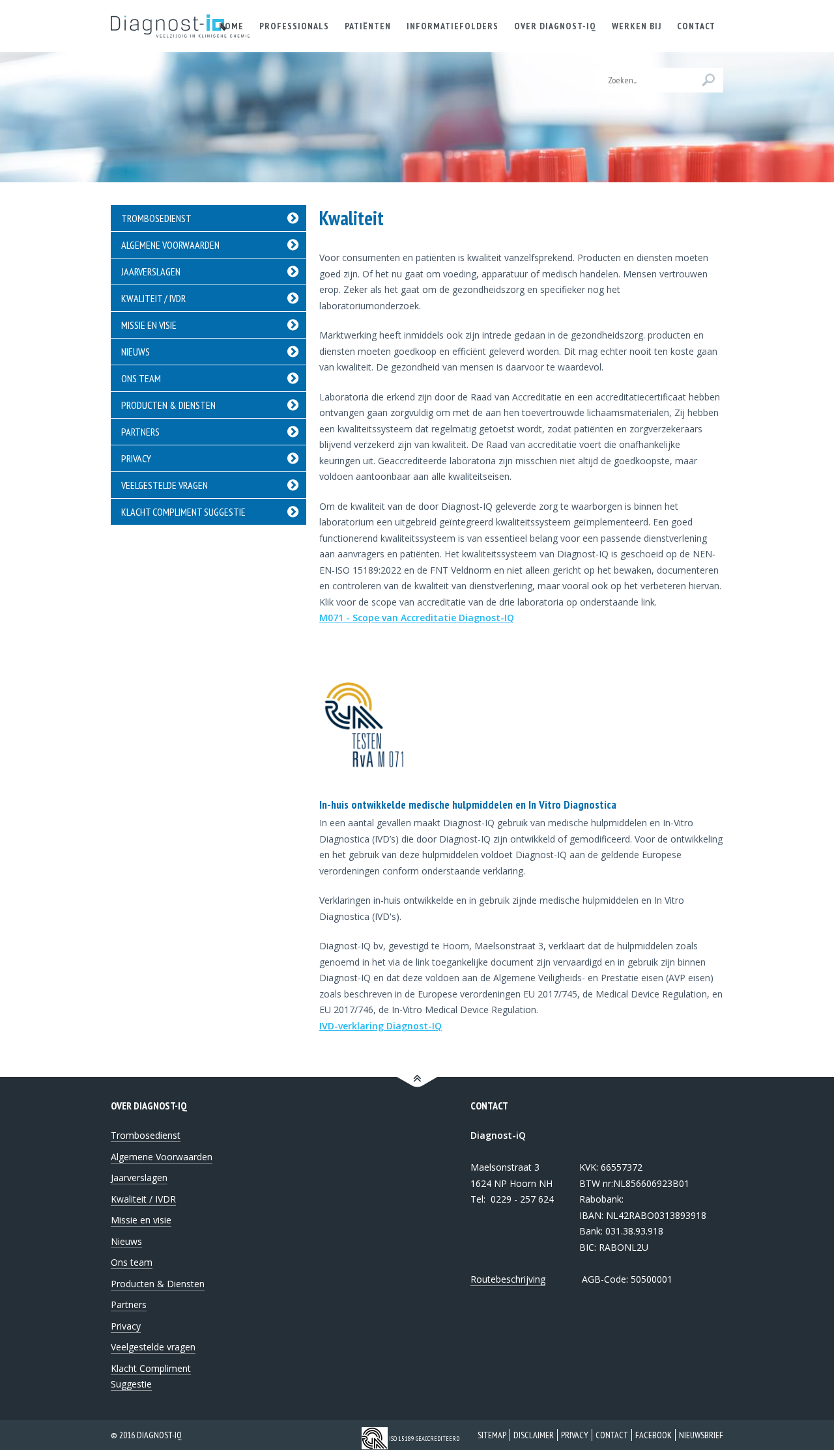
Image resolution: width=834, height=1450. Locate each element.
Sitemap (492, 1435)
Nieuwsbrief (701, 1435)
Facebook (653, 1435)
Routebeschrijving (507, 1279)
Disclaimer (533, 1435)
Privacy (574, 1435)
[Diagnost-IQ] (180, 26)
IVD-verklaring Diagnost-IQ (380, 1026)
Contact (612, 1435)
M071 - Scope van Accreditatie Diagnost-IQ (416, 617)
